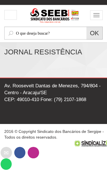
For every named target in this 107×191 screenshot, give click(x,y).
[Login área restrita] (11, 15)
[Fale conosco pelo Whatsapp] (6, 164)
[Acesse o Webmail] (6, 152)
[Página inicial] (53, 14)
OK (94, 33)
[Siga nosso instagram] (33, 152)
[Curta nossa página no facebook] (20, 152)
